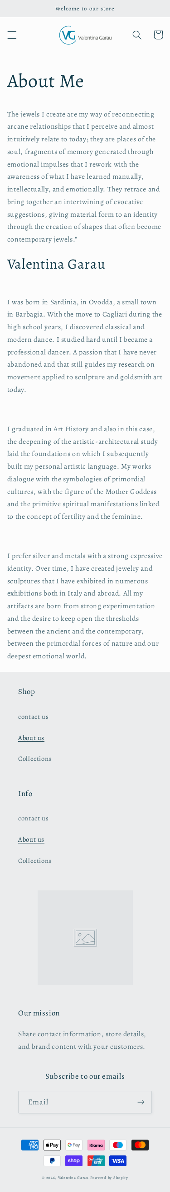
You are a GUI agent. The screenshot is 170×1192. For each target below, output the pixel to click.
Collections (35, 758)
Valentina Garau (73, 1177)
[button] (11, 34)
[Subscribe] (141, 1102)
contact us (33, 716)
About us (31, 737)
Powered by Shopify (109, 1177)
